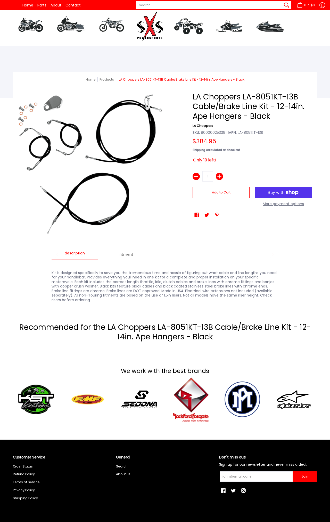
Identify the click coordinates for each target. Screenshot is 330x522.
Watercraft (269, 26)
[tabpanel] (165, 283)
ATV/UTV (189, 28)
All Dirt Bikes (125, 51)
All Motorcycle (45, 51)
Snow (229, 26)
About (56, 5)
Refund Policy (24, 474)
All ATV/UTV (201, 51)
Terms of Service (26, 482)
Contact (73, 5)
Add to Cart (221, 192)
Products (107, 79)
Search (122, 466)
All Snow (240, 51)
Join (304, 476)
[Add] (219, 176)
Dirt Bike (111, 27)
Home (27, 5)
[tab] (75, 255)
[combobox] (209, 5)
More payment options (283, 204)
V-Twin (71, 27)
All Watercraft (283, 51)
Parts (41, 5)
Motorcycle (30, 26)
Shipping (199, 150)
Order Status (23, 466)
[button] (306, 5)
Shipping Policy (25, 498)
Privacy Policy (24, 490)
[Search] (287, 5)
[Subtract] (196, 176)
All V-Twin (82, 51)
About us (123, 474)
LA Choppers (203, 125)
